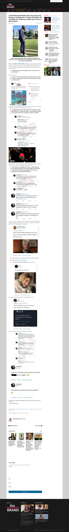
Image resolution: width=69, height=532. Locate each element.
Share (27, 413)
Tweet (11, 413)
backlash (12, 409)
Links (62, 530)
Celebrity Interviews (20, 10)
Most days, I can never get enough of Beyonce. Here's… (54, 43)
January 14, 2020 (31, 262)
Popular (46, 31)
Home (20, 1)
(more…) (54, 37)
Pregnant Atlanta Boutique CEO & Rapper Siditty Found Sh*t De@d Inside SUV (12, 443)
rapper (32, 409)
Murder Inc (26, 409)
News (13, 10)
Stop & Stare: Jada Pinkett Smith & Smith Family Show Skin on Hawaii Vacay (41, 521)
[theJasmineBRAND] (10, 5)
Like (15, 413)
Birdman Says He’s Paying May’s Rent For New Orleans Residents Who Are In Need (27, 514)
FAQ (26, 1)
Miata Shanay (12, 23)
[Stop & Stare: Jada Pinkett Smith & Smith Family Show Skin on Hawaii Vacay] (41, 516)
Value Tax (12, 410)
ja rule (23, 409)
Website (10, 486)
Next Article (38, 425)
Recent (51, 31)
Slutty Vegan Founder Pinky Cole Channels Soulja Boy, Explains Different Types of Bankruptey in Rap (21, 444)
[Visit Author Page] (10, 420)
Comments (56, 31)
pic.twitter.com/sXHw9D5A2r (21, 260)
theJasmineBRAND (14, 530)
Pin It (23, 413)
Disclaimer (36, 530)
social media (39, 409)
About (23, 1)
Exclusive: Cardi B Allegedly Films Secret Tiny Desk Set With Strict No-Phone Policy (56, 19)
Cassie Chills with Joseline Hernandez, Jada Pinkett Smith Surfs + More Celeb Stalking (41, 511)
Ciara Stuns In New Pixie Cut (25, 524)
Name (10, 478)
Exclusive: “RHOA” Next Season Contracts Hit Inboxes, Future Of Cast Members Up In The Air (56, 27)
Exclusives (29, 10)
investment (20, 409)
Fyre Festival (16, 409)
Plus (19, 413)
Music (39, 10)
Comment (11, 466)
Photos (44, 10)
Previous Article (13, 425)
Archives (54, 530)
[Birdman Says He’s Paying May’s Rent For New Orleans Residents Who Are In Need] (27, 508)
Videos (34, 10)
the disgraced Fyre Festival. (21, 224)
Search (58, 530)
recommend (35, 409)
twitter (9, 410)
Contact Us (29, 1)
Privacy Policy (42, 530)
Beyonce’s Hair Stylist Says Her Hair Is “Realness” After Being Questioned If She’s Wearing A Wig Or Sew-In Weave (27, 522)
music (29, 409)
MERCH (49, 10)
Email (10, 482)
